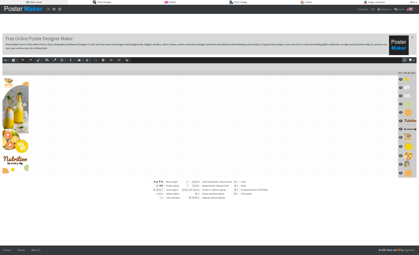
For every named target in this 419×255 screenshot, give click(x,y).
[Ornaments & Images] (80, 60)
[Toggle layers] (412, 60)
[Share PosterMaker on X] (48, 9)
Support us (386, 9)
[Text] (71, 60)
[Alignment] (88, 60)
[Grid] (14, 60)
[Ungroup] (119, 60)
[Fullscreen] (405, 60)
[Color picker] (55, 60)
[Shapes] (63, 60)
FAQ (373, 9)
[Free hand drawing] (39, 60)
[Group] (111, 60)
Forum (400, 9)
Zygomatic (409, 250)
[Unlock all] (127, 60)
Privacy (21, 250)
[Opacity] (103, 60)
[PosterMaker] (23, 9)
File (5, 60)
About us (36, 250)
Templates (362, 9)
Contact (7, 250)
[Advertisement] (209, 23)
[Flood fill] (47, 60)
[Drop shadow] (96, 60)
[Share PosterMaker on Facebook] (54, 9)
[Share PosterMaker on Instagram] (60, 9)
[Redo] (31, 60)
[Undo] (23, 60)
